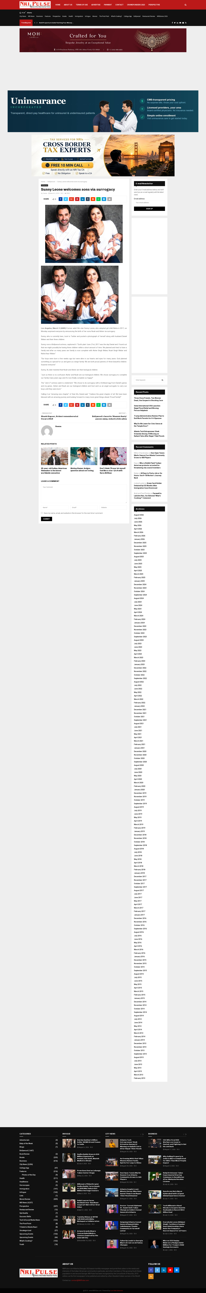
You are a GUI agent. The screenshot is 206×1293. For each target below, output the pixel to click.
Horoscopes (24, 1185)
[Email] (183, 23)
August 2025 (139, 557)
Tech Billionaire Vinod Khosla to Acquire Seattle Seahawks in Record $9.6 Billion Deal (174, 1209)
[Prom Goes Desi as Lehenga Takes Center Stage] (68, 1174)
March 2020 (138, 783)
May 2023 (137, 650)
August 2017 (139, 890)
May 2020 (137, 776)
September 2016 (140, 929)
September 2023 (140, 637)
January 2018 (139, 873)
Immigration (79, 16)
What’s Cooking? (116, 16)
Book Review (24, 1154)
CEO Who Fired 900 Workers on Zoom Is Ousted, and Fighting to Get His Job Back (174, 1143)
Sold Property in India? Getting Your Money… (56, 23)
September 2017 (140, 887)
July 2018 (138, 852)
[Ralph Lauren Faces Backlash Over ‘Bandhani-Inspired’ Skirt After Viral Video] (68, 1203)
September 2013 (140, 1054)
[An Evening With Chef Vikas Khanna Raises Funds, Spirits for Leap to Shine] (111, 1162)
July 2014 (138, 1019)
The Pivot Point (104, 16)
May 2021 (137, 734)
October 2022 (139, 675)
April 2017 (138, 904)
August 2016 (139, 932)
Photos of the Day (29, 1175)
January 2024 (139, 623)
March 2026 (138, 532)
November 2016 (140, 922)
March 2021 (138, 741)
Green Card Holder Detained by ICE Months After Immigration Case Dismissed (148, 485)
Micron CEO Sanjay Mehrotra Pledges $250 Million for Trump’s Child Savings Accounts (173, 1244)
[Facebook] (172, 23)
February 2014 (139, 1036)
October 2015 (139, 967)
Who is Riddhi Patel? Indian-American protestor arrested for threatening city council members (148, 465)
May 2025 (137, 567)
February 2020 (139, 786)
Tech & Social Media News (30, 1220)
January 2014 (139, 1040)
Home (57, 5)
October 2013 (139, 1050)
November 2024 (140, 588)
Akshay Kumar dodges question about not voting (82, 469)
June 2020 (138, 772)
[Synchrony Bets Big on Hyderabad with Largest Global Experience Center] (154, 1194)
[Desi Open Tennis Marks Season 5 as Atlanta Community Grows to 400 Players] (111, 1176)
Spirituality (24, 1213)
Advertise (95, 5)
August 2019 (139, 807)
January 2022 (139, 706)
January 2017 (139, 915)
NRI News (31, 16)
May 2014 (137, 1026)
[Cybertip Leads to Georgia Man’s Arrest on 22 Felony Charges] (111, 1244)
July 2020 (138, 769)
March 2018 (138, 866)
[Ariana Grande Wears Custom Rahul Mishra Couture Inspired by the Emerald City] (68, 1234)
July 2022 (138, 685)
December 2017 (140, 876)
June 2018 (138, 856)
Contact (119, 5)
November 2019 (140, 797)
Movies (95, 16)
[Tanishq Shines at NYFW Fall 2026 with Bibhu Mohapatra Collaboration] (68, 1220)
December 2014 (140, 1002)
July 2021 (138, 727)
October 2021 (139, 717)
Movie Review (25, 1199)
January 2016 (139, 957)
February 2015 (139, 995)
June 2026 (138, 522)
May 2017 (137, 901)
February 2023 (139, 661)
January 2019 (139, 831)
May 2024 (137, 609)
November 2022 (140, 671)
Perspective (154, 5)
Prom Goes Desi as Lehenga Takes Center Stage (88, 1172)
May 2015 (137, 984)
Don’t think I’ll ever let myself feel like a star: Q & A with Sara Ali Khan (113, 470)
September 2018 (140, 845)
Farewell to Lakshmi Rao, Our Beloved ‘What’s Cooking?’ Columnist (148, 495)
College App (128, 16)
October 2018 (139, 842)
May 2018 (137, 859)
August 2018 (139, 849)
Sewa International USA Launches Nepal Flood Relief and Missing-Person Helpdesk (147, 408)
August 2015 (139, 974)
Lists (21, 1196)
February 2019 (139, 828)
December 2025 (140, 543)
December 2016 (140, 918)
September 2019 (140, 804)
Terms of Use (82, 5)
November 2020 (140, 755)
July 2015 (138, 977)
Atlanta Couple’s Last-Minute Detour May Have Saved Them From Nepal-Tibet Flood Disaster (131, 1192)
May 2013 (137, 1068)
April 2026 (138, 529)
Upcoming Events (26, 1234)
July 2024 (138, 602)
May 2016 (137, 943)
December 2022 (140, 668)
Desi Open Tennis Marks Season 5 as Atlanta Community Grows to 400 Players (149, 455)
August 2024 (139, 598)
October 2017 (139, 883)
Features (48, 16)
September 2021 (140, 720)
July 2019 (138, 810)
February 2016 (139, 953)
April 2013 (138, 1071)
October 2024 (139, 591)
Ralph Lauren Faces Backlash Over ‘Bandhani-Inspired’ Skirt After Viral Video (88, 1203)
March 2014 (138, 1033)
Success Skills (25, 1216)
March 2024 (138, 616)
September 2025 (140, 553)
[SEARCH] (162, 380)
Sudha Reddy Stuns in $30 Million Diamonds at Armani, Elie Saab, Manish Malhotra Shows (88, 1157)
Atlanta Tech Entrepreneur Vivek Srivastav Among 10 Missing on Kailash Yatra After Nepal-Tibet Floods (149, 433)
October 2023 (139, 633)
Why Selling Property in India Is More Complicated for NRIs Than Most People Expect (174, 1159)
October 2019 (139, 800)
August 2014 (139, 1016)
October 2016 (139, 925)
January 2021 (139, 748)
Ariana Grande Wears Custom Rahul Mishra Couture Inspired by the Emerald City (87, 1234)
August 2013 (139, 1057)
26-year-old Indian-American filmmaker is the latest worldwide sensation (54, 470)
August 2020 (139, 765)
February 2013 (139, 1078)
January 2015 (139, 998)
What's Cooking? (26, 1241)
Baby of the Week (26, 1143)
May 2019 (137, 817)
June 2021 (138, 731)
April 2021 (138, 737)
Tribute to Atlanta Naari (28, 1227)
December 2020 (140, 751)
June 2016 (138, 939)
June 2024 (138, 605)
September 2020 (140, 762)
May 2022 (137, 692)
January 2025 (139, 581)
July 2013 (138, 1061)
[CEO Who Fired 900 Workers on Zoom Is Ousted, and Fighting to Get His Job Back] (154, 1143)
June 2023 (138, 647)
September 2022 (140, 678)
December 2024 (140, 584)
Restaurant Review (148, 16)
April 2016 (138, 946)
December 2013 (140, 1043)
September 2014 (140, 1012)
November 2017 (140, 880)
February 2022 (139, 703)
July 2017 (138, 894)
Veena (45, 193)
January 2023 (139, 664)
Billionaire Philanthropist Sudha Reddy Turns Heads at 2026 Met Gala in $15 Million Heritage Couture (88, 1187)
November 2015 (140, 963)
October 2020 (139, 758)
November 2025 (140, 546)
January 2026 (139, 539)
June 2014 (138, 1023)
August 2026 (139, 515)
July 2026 (138, 518)
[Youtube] (180, 23)
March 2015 (138, 991)
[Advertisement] (103, 71)
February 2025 (139, 577)
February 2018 (139, 870)
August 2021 (139, 723)
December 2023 (140, 626)
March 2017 (138, 908)
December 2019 (140, 793)
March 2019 (138, 824)
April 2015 (138, 988)
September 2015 (140, 970)
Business (39, 16)
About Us (68, 5)
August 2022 (139, 682)
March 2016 (138, 949)
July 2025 (138, 560)
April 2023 (138, 654)
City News (23, 16)
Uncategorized (25, 1230)
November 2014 (140, 1005)
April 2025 (138, 571)
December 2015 (140, 960)
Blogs (22, 1147)
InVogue (87, 16)
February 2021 (139, 744)
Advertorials (24, 1140)
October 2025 (139, 550)
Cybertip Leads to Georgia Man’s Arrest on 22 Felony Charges (131, 1243)
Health (71, 16)
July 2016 (138, 936)
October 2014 (139, 1009)
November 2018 (140, 838)
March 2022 (138, 699)
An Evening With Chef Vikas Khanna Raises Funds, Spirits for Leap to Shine (131, 1161)
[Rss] (185, 23)
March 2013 (138, 1075)
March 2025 (138, 574)
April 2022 (138, 696)
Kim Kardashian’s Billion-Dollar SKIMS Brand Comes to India (88, 1142)
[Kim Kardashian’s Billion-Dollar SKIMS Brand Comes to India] (68, 1143)
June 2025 (138, 564)
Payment (108, 5)
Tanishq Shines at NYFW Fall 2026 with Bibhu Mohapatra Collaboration (88, 1219)
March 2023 (138, 657)
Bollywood (137, 16)
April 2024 (138, 612)
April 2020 (138, 779)
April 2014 (138, 1030)
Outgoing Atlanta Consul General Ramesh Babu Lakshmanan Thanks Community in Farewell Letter (130, 1226)
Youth (22, 1244)
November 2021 (140, 713)
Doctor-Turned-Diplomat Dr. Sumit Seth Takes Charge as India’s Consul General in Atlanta (131, 1209)
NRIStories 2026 (162, 16)
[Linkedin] (177, 23)
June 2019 (138, 814)
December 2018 (140, 835)
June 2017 (138, 897)
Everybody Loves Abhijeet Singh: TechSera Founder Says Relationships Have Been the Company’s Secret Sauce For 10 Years (174, 1226)
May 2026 (137, 525)
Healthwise (24, 1182)
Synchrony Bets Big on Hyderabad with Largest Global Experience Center (174, 1193)
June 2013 (138, 1064)
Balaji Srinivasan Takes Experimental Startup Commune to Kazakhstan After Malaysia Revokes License (173, 1177)
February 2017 (139, 911)
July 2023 (138, 644)
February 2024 (139, 619)
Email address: (139, 199)
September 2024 (140, 595)
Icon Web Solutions (116, 1290)
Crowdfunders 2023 (136, 5)
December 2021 (140, 710)
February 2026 (139, 536)
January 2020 (139, 790)
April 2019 (138, 821)
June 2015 (138, 981)
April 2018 (138, 863)
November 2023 (140, 630)
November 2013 (140, 1047)
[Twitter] (175, 23)
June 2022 (138, 689)
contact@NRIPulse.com (80, 1280)
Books (64, 16)
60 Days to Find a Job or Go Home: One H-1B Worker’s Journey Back (148, 475)
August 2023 (139, 640)
